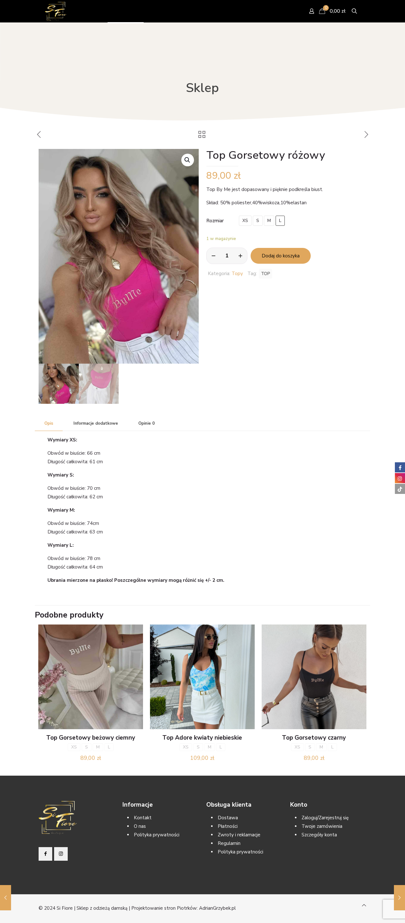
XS (245, 221)
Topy (237, 273)
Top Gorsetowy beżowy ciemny (90, 738)
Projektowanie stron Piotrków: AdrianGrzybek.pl (183, 908)
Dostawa (228, 818)
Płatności (228, 826)
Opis (48, 423)
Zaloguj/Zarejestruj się (325, 818)
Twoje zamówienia (322, 826)
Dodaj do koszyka (281, 256)
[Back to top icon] (364, 905)
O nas (140, 826)
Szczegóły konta (319, 835)
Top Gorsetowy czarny (314, 738)
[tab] (49, 423)
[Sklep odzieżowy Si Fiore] (55, 11)
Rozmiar (215, 221)
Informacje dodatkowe (95, 423)
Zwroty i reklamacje (239, 835)
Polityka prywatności (156, 835)
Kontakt (143, 818)
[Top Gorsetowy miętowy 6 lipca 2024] (5, 897)
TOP (265, 274)
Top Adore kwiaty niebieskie (202, 738)
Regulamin (229, 843)
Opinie (146, 423)
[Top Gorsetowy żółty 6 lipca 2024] (399, 897)
